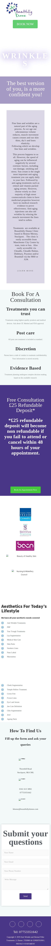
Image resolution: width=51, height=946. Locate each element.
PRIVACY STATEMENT (25, 944)
